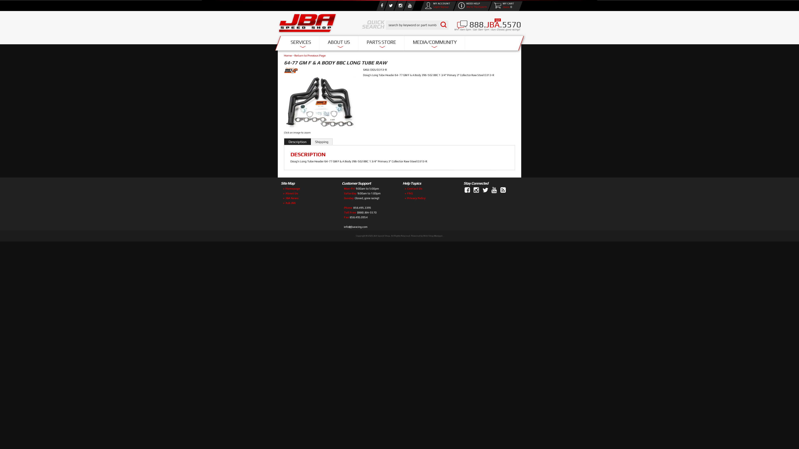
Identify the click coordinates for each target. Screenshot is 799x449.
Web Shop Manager (433, 236)
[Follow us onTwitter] (486, 190)
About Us (339, 42)
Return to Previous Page (310, 55)
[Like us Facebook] (381, 6)
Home (288, 55)
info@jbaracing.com (355, 226)
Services (301, 42)
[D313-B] (319, 103)
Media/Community (435, 42)
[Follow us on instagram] (400, 6)
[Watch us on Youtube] (410, 6)
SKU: (366, 69)
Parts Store (381, 42)
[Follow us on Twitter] (391, 6)
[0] (505, 7)
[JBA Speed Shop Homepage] (307, 24)
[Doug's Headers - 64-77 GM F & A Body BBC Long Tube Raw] (320, 71)
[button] (417, 25)
